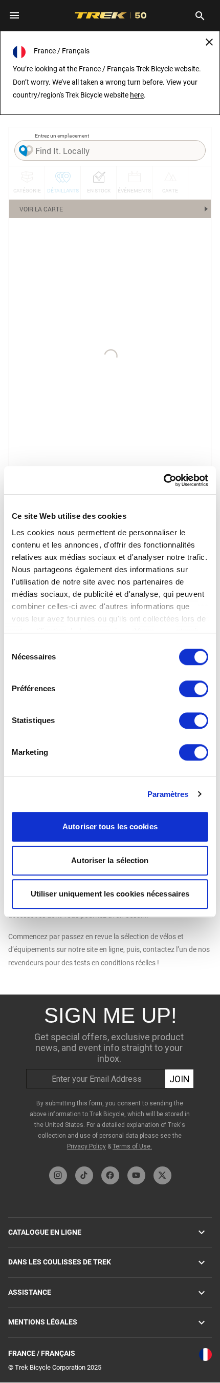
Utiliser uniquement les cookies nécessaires (110, 893)
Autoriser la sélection (109, 860)
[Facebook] (110, 1175)
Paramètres (168, 794)
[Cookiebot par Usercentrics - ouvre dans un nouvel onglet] (163, 480)
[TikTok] (84, 1175)
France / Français (41, 1353)
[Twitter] (162, 1175)
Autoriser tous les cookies (110, 826)
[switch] (193, 688)
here (137, 95)
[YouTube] (136, 1175)
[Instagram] (58, 1175)
